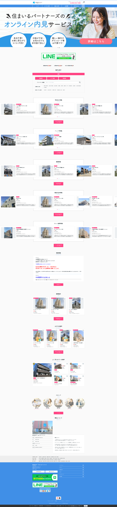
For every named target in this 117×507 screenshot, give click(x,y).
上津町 (54, 458)
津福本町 (51, 458)
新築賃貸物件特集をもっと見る (58, 183)
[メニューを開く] (83, 6)
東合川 (59, 458)
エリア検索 (53, 78)
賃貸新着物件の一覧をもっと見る (58, 318)
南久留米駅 (55, 85)
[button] (57, 147)
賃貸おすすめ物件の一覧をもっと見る (58, 352)
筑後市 (57, 456)
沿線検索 (40, 78)
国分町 (56, 458)
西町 (64, 458)
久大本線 (40, 459)
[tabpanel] (58, 27)
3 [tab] (59, 47)
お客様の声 (61, 469)
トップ (37, 6)
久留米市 (40, 456)
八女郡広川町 (44, 456)
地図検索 (64, 78)
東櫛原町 (42, 458)
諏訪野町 (61, 458)
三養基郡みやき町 (53, 456)
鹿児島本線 (48, 459)
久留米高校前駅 (78, 85)
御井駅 (62, 85)
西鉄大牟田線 (44, 459)
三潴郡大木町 (48, 456)
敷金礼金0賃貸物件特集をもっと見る (58, 214)
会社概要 (66, 6)
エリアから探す (47, 6)
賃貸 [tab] (58, 74)
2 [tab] (58, 47)
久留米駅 (74, 85)
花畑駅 (59, 85)
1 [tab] (57, 47)
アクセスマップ (61, 474)
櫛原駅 (65, 85)
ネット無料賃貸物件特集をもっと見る (58, 245)
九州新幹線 (55, 459)
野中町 (48, 458)
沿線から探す (56, 6)
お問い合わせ (76, 6)
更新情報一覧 (58, 284)
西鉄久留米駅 (46, 85)
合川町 (40, 458)
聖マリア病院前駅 (69, 85)
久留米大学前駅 (51, 85)
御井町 (46, 458)
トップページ (61, 465)
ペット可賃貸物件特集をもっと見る (58, 153)
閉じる (86, 505)
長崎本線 (59, 459)
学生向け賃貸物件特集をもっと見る (58, 122)
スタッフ (60, 467)
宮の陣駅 (45, 87)
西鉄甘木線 (52, 459)
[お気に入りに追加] (14, 105)
